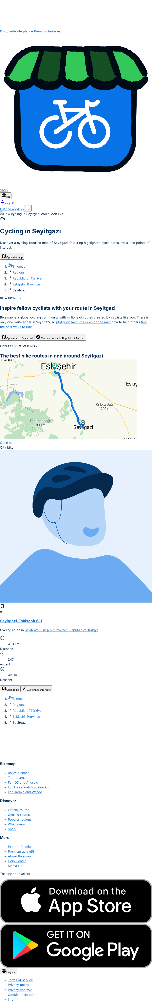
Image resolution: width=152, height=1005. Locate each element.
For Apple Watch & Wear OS (28, 787)
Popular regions (19, 819)
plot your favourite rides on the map (83, 322)
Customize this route (39, 689)
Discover (6, 31)
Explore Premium (20, 847)
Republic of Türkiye (27, 278)
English (10, 972)
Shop (12, 829)
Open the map (14, 257)
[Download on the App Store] (76, 901)
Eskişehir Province (26, 284)
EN (8, 196)
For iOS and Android (23, 782)
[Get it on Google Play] (76, 946)
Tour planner (17, 778)
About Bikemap (19, 856)
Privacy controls (20, 990)
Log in (9, 203)
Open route (12, 689)
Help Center (17, 861)
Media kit (15, 866)
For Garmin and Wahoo (25, 792)
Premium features (47, 31)
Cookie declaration (22, 995)
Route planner (23, 31)
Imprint (13, 999)
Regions (19, 272)
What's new (16, 824)
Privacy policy (18, 985)
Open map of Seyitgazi (19, 338)
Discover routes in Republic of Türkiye (62, 338)
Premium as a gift (21, 851)
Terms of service (20, 980)
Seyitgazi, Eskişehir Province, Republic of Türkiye (61, 630)
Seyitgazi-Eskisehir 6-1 (21, 621)
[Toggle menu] (28, 208)
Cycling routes (19, 815)
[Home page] (76, 14)
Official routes (18, 810)
